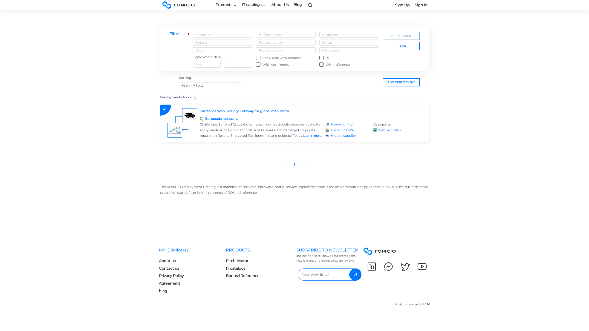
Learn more (312, 136)
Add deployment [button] (401, 82)
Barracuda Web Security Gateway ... (344, 130)
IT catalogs (252, 5)
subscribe (355, 274)
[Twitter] (405, 266)
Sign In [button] (421, 5)
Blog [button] (297, 5)
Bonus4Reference (243, 276)
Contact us (169, 268)
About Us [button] (280, 5)
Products (224, 5)
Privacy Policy (171, 276)
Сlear (401, 46)
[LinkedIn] (371, 266)
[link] (310, 5)
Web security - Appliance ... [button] (391, 130)
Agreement (169, 283)
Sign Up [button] (402, 5)
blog (163, 291)
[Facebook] (388, 266)
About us (167, 261)
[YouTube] (422, 266)
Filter (174, 33)
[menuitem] (192, 272)
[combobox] (222, 35)
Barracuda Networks (221, 119)
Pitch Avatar (237, 261)
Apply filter (401, 35)
